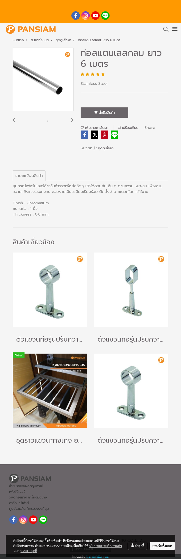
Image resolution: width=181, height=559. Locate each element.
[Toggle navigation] (175, 29)
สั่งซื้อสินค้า (106, 112)
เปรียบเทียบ (129, 127)
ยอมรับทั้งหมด (162, 546)
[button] (164, 29)
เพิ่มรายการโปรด (96, 127)
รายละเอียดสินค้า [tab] (29, 176)
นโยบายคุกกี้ (29, 551)
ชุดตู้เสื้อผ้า (106, 148)
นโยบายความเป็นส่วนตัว (105, 546)
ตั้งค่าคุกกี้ (137, 546)
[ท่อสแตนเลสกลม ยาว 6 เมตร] (43, 79)
